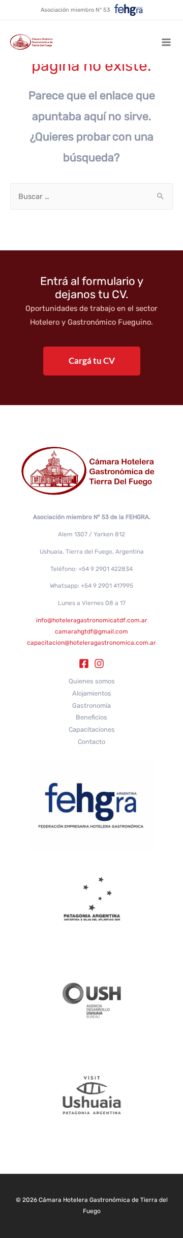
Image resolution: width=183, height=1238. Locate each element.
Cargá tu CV (92, 360)
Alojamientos (91, 693)
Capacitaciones (92, 729)
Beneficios (91, 717)
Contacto (91, 741)
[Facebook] (84, 663)
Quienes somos (92, 681)
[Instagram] (99, 663)
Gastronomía (91, 705)
